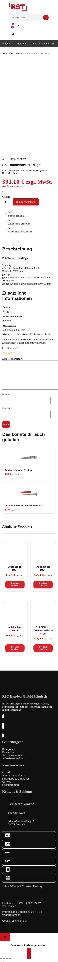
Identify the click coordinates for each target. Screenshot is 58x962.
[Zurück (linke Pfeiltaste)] (1, 961)
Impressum (8, 911)
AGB (37, 911)
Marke (19, 53)
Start (5, 53)
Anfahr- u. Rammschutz (43, 43)
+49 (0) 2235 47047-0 (21, 804)
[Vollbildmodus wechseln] (4, 958)
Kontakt (6, 772)
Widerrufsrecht (11, 914)
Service (6, 781)
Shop (11, 53)
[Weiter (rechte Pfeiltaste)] (4, 961)
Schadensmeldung (13, 758)
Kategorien (8, 749)
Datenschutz (25, 911)
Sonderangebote (12, 755)
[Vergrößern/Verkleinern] (1, 958)
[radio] (3, 353)
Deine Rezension (12, 358)
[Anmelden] (13, 34)
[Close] (5, 937)
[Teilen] (7, 958)
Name (6, 394)
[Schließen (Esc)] (10, 958)
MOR (26, 53)
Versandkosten (13, 186)
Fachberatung (10, 784)
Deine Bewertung (10, 348)
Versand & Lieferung (14, 775)
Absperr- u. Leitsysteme (14, 43)
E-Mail (7, 408)
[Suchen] (46, 17)
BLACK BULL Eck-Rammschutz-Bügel (43, 630)
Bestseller (8, 752)
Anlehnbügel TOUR (15, 568)
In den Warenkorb (25, 202)
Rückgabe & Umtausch (16, 778)
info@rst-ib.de (16, 812)
